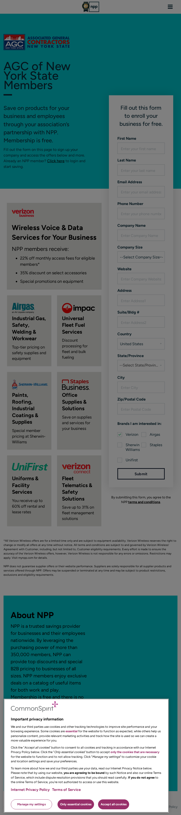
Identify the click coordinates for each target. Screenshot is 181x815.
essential (72, 731)
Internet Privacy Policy (30, 789)
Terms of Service (66, 789)
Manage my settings (31, 804)
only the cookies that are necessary (135, 752)
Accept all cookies (114, 804)
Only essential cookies (75, 804)
